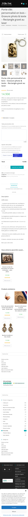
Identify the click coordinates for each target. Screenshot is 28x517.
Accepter (14, 507)
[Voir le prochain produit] (25, 34)
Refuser (14, 511)
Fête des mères (4, 366)
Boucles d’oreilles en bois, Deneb (7, 336)
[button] (26, 491)
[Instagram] (9, 469)
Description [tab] (14, 185)
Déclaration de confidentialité (18, 515)
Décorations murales (6, 371)
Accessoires (8, 25)
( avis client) (10, 90)
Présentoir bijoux (7, 433)
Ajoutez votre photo (6, 144)
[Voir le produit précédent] (2, 34)
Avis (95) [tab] (14, 192)
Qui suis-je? (18, 471)
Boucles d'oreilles (7, 409)
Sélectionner (7, 280)
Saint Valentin (4, 368)
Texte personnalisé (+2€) (8, 124)
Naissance (3, 364)
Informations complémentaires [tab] (14, 189)
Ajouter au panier (17, 167)
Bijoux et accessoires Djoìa (7, 370)
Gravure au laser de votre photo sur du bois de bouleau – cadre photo (7, 269)
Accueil (2, 25)
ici (9, 236)
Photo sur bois (10, 176)
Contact (17, 468)
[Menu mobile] (26, 3)
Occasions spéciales (7, 426)
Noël (2, 361)
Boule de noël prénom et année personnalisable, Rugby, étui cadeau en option (21, 308)
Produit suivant (21, 34)
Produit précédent (7, 34)
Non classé (5, 423)
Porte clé (16, 176)
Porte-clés (14, 25)
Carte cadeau (6, 412)
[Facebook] (5, 469)
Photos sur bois (16, 174)
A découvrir (9, 174)
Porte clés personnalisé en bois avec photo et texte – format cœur (7, 307)
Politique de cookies (7, 515)
